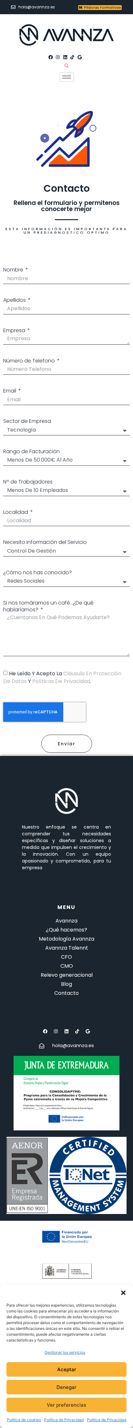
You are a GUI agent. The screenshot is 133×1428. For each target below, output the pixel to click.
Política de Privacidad (64, 1419)
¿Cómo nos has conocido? (37, 572)
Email (10, 391)
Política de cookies (24, 1419)
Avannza (66, 920)
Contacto (66, 993)
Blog (66, 984)
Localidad (16, 512)
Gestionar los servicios (65, 1352)
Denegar (66, 1387)
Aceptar (66, 1369)
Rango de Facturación (31, 451)
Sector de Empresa (27, 421)
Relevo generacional (67, 975)
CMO (66, 966)
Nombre (14, 270)
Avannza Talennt (66, 948)
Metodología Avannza (66, 939)
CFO (66, 957)
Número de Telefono (29, 361)
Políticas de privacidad (61, 681)
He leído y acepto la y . (62, 677)
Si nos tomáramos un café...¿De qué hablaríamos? (48, 606)
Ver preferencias (66, 1405)
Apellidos (15, 300)
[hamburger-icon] (66, 77)
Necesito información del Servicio (45, 542)
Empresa (14, 330)
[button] (123, 1293)
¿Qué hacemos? (66, 929)
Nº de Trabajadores (28, 482)
